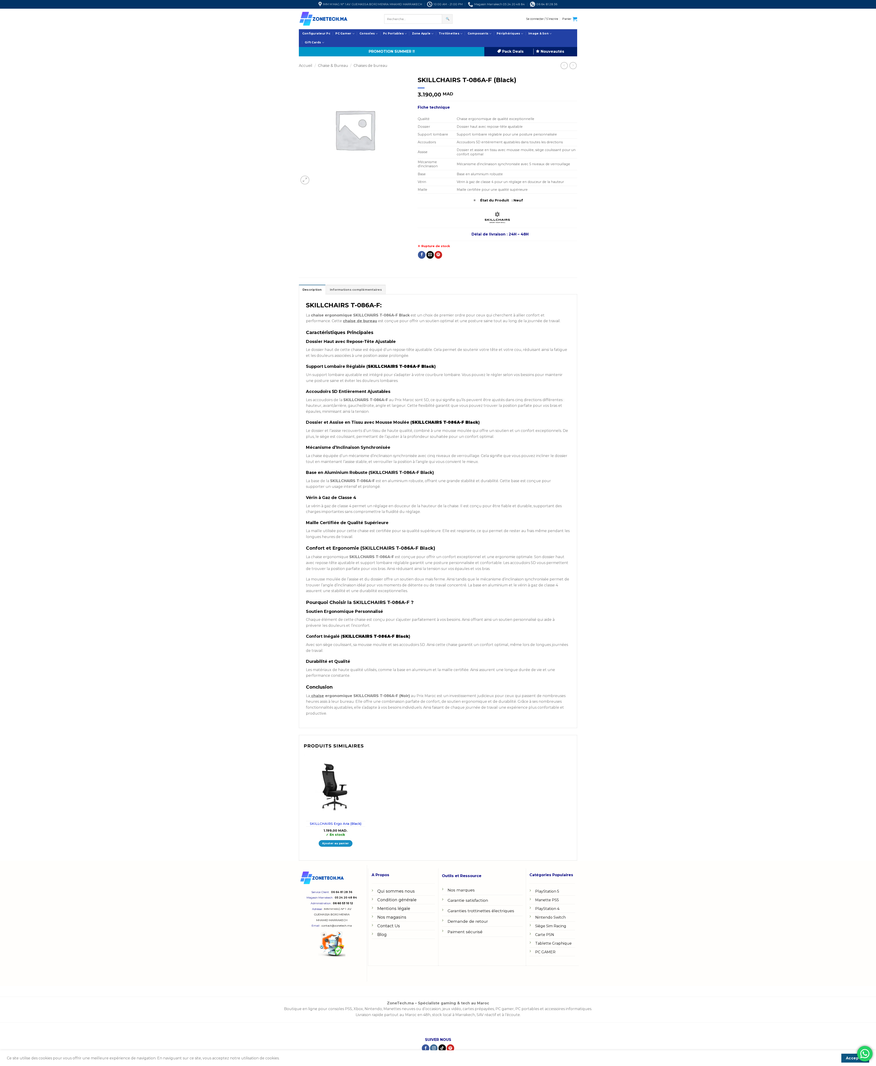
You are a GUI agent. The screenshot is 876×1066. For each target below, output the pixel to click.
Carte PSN (544, 935)
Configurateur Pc (316, 33)
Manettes (392, 1009)
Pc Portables (393, 33)
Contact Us (388, 925)
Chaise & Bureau (333, 65)
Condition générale (397, 899)
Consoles (367, 33)
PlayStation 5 (547, 891)
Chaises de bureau (370, 65)
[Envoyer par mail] (430, 255)
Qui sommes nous (396, 891)
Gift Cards (313, 42)
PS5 (348, 1009)
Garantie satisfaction (468, 900)
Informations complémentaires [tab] (356, 289)
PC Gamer (343, 33)
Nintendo (373, 1009)
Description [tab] (312, 289)
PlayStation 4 (547, 909)
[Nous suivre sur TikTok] (442, 1048)
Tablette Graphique (553, 943)
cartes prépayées (478, 1009)
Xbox (358, 1009)
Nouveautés (552, 51)
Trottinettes (449, 33)
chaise (317, 696)
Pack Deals (512, 51)
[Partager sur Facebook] (421, 255)
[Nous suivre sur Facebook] (425, 1048)
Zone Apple (421, 33)
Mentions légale (393, 908)
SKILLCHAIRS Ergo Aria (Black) (335, 824)
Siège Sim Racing (550, 926)
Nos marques (461, 890)
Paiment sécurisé (465, 931)
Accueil (305, 65)
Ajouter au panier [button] (335, 843)
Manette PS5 (547, 900)
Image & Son (538, 33)
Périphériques (508, 33)
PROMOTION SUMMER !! (392, 51)
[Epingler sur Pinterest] (438, 255)
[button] (542, 19)
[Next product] (564, 65)
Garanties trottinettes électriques (481, 910)
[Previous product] (572, 65)
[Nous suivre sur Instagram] (434, 1048)
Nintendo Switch (550, 917)
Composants (478, 33)
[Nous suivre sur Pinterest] (450, 1048)
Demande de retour (468, 921)
